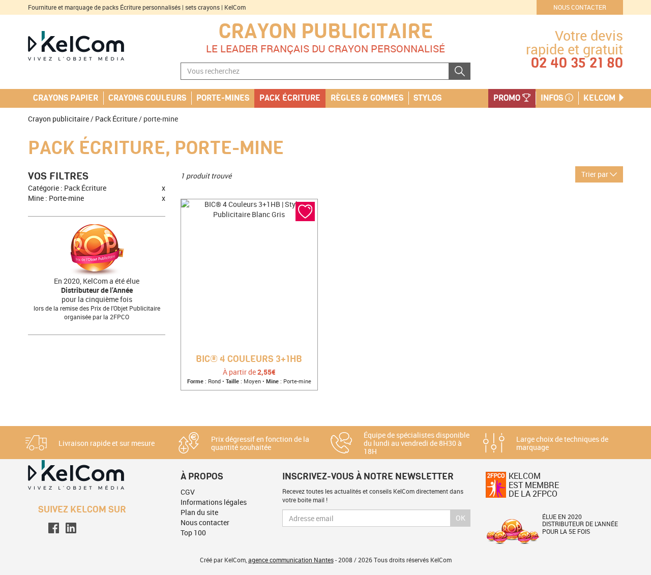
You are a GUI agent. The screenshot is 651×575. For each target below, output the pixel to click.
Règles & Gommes (367, 98)
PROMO (507, 98)
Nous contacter (579, 7)
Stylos (427, 98)
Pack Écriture (116, 119)
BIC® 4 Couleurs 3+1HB (249, 359)
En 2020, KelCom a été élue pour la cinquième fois (96, 290)
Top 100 (193, 532)
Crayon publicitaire (326, 31)
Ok (460, 518)
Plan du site (199, 512)
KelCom (600, 98)
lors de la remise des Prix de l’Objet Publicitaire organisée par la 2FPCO (97, 312)
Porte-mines (222, 98)
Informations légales (214, 502)
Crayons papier (65, 98)
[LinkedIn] (71, 528)
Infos (553, 98)
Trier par (595, 174)
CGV (188, 492)
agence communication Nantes (291, 560)
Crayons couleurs (147, 98)
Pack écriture (289, 98)
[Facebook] (53, 528)
